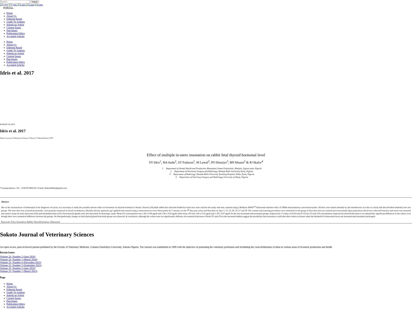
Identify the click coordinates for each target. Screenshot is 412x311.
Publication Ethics (15, 304)
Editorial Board (14, 289)
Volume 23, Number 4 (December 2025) (20, 262)
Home (9, 283)
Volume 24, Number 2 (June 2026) (17, 256)
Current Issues (13, 298)
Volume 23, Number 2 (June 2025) (17, 268)
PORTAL (8, 7)
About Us (11, 286)
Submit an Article (15, 295)
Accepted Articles (15, 307)
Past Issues (11, 301)
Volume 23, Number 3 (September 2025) (21, 265)
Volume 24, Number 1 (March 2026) (18, 259)
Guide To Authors (15, 292)
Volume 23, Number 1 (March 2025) (18, 271)
